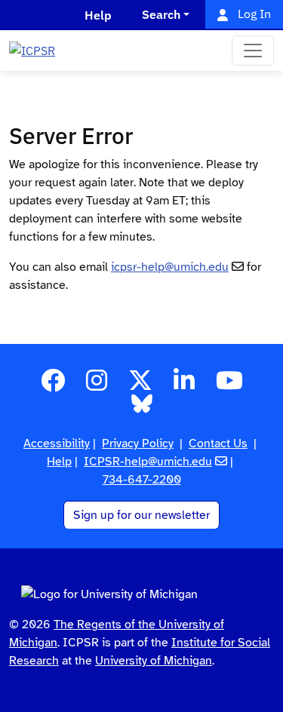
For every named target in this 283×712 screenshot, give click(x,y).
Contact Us (218, 443)
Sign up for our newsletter (141, 515)
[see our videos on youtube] (229, 385)
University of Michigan (153, 660)
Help (59, 461)
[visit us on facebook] (53, 385)
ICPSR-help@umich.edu (148, 461)
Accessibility (56, 443)
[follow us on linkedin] (184, 385)
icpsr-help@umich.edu (170, 267)
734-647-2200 (142, 479)
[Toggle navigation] (253, 50)
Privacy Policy (138, 443)
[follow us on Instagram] (96, 385)
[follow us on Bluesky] (141, 408)
